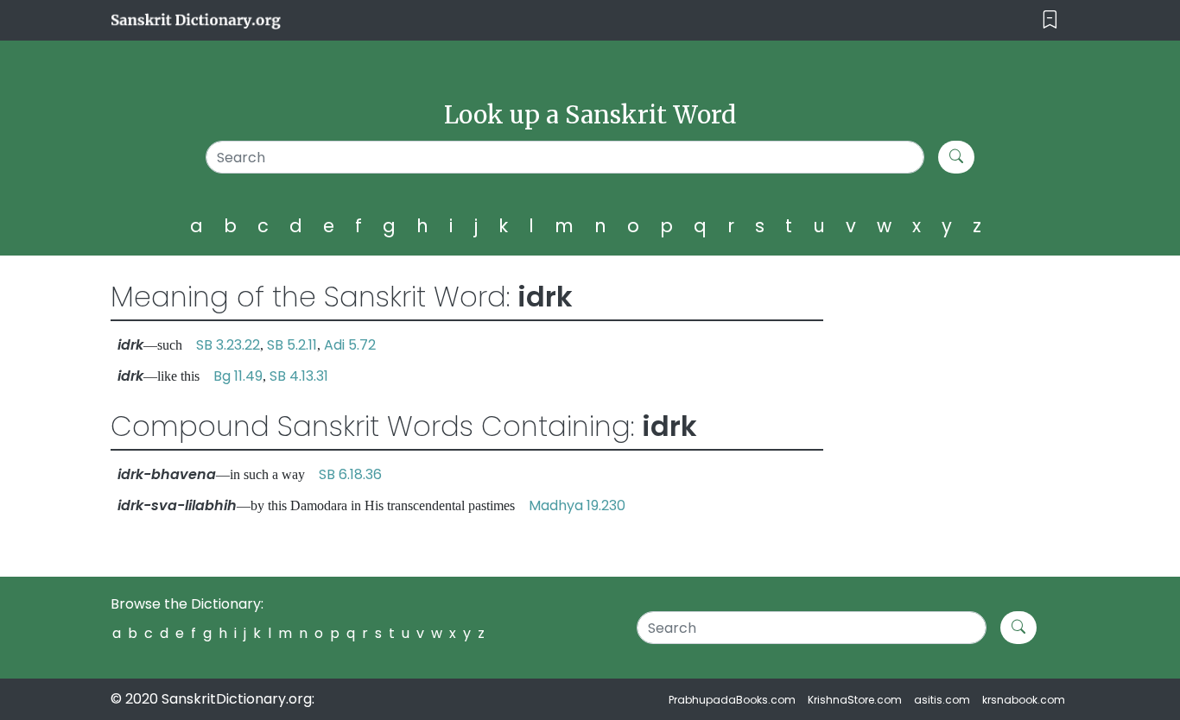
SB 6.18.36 (350, 474)
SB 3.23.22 (228, 345)
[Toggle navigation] (1050, 20)
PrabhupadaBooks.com (732, 699)
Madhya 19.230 (577, 505)
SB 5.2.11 (292, 345)
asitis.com (942, 699)
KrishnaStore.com (855, 699)
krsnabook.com (1023, 699)
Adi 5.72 (350, 345)
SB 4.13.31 (299, 376)
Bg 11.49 (238, 376)
